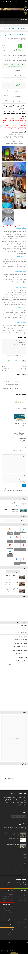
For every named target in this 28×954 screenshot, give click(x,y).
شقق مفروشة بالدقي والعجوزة (8, 893)
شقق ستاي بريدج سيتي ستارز (20, 424)
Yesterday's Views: (22, 636)
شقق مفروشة (10, 890)
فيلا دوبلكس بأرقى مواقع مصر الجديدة (21, 923)
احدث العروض (23, 572)
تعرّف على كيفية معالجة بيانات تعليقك (12, 490)
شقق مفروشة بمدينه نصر (7, 898)
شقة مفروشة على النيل (13, 844)
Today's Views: (23, 629)
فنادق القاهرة (15, 28)
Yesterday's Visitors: (21, 639)
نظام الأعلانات (10, 938)
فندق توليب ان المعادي (22, 368)
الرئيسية (24, 868)
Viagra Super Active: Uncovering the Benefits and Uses (15, 828)
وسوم (8, 572)
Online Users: (23, 625)
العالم (17, 572)
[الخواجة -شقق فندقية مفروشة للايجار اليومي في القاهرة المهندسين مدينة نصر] (26, 10)
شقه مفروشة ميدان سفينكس (11, 582)
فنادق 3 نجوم (24, 893)
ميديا (12, 936)
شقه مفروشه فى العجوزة (12, 589)
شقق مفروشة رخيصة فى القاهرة (7, 905)
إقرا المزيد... (16, 506)
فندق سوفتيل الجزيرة (21, 408)
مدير (16, 378)
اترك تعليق (10, 39)
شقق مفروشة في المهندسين (9, 911)
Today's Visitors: (22, 632)
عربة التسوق (10, 925)
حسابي (11, 932)
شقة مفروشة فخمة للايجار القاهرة (12, 576)
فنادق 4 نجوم (24, 895)
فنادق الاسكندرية (23, 899)
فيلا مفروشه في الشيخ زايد (22, 926)
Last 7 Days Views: (21, 643)
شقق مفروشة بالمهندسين (7, 896)
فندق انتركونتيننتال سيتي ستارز (7, 368)
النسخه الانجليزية (23, 871)
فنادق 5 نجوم (6, 28)
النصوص (12, 868)
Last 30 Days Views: (21, 646)
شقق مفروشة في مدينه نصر (8, 914)
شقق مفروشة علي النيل (8, 900)
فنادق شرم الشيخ (23, 901)
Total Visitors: (23, 657)
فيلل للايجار (24, 920)
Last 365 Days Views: (21, 650)
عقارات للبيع (10, 920)
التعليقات (13, 572)
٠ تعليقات (6, 578)
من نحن (11, 929)
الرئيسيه (23, 28)
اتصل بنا (12, 871)
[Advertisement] (19, 771)
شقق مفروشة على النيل (8, 909)
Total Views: (23, 653)
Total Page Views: (22, 661)
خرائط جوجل (10, 934)
